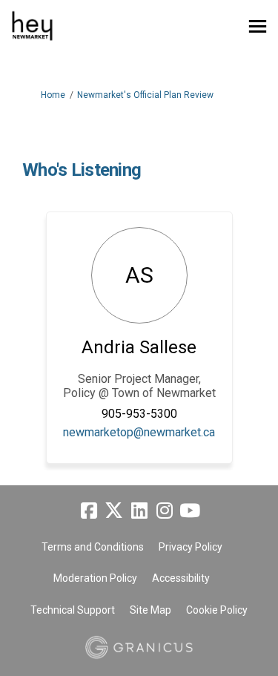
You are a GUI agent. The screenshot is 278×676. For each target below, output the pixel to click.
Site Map (150, 610)
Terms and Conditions (93, 547)
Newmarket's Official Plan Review (145, 95)
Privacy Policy (190, 547)
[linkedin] (139, 511)
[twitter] (114, 511)
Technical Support (72, 610)
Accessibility (181, 578)
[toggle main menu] (258, 26)
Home (53, 95)
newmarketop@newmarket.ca (139, 432)
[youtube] (190, 511)
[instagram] (164, 511)
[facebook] (89, 511)
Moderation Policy (95, 578)
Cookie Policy (217, 610)
